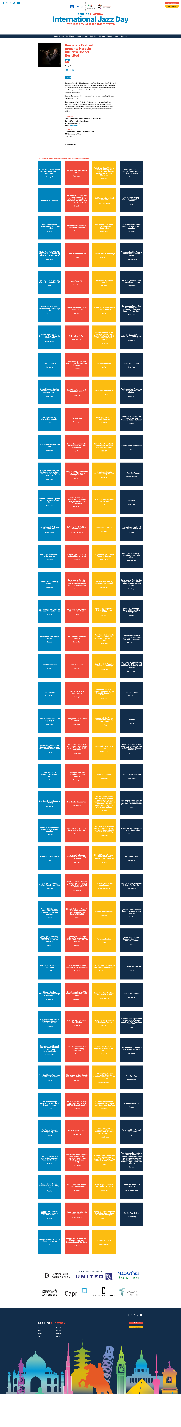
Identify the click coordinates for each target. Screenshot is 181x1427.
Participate (70, 36)
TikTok (14, 3)
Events (40, 1328)
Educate (102, 36)
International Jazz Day (90, 19)
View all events (71, 144)
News (116, 36)
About (109, 36)
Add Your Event (172, 6)
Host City (124, 36)
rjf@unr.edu (74, 125)
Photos (40, 1333)
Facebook (3, 3)
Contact (58, 1336)
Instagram (6, 3)
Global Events (59, 36)
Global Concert (81, 36)
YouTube (18, 3)
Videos (58, 1331)
